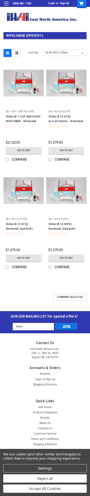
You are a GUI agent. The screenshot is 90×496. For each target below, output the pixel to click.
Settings (45, 468)
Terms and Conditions (45, 439)
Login (51, 3)
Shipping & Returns (45, 384)
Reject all (45, 478)
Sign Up (64, 3)
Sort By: (33, 52)
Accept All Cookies (45, 488)
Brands (45, 417)
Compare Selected (70, 297)
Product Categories (45, 412)
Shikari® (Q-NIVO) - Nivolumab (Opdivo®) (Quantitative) (61, 228)
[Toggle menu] (6, 6)
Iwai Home (45, 407)
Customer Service (45, 433)
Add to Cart (23, 150)
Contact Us (45, 428)
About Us (45, 423)
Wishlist (45, 374)
